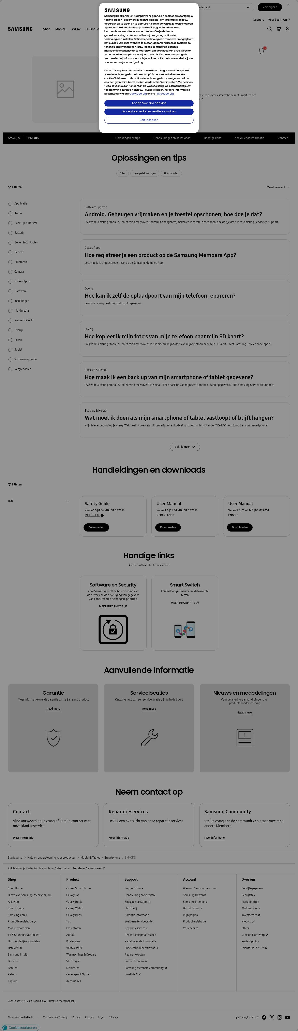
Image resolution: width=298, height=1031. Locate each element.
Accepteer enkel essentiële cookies (149, 111)
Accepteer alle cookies (149, 103)
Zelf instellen (149, 120)
